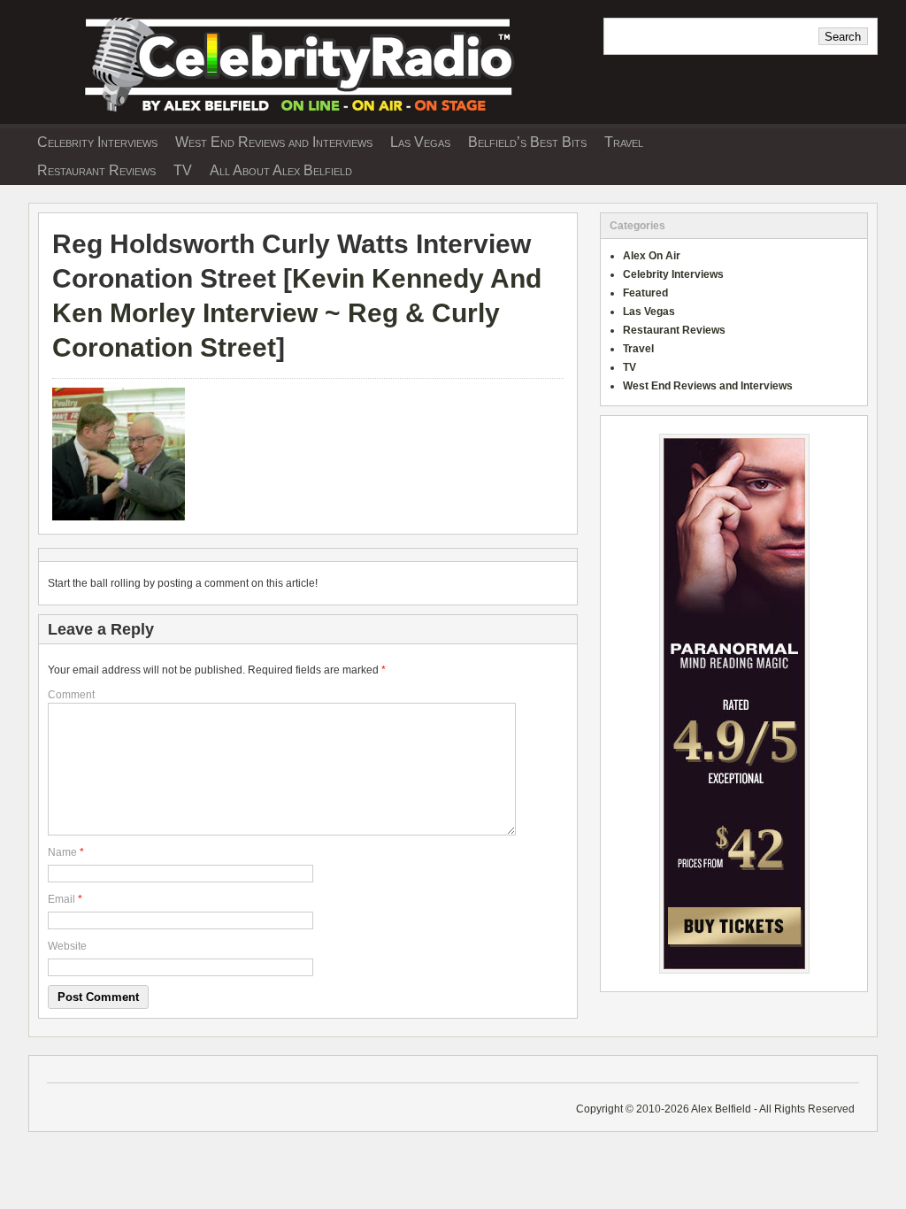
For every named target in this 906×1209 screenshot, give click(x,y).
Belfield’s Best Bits (527, 142)
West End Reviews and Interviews (273, 142)
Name (62, 852)
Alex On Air (651, 256)
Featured (645, 293)
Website (67, 946)
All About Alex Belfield (281, 170)
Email (61, 899)
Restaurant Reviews (96, 170)
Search (843, 36)
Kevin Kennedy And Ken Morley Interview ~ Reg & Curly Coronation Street (296, 313)
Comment (71, 695)
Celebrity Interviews (97, 142)
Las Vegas (420, 142)
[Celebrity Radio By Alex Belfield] (309, 118)
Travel (623, 142)
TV (182, 170)
